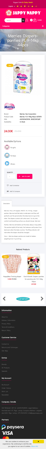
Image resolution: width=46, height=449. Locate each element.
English (11, 6)
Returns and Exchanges (10, 347)
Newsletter (5, 395)
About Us (5, 317)
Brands (4, 364)
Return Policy (6, 330)
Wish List (5, 391)
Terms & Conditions (8, 327)
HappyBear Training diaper (12, 276)
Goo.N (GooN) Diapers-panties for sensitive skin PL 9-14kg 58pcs (34, 279)
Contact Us (5, 344)
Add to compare (14, 191)
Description (6, 203)
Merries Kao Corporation (28, 114)
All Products (6, 368)
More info (34, 446)
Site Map (5, 351)
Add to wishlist (14, 185)
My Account (5, 385)
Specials (4, 371)
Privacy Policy (6, 324)
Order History (6, 388)
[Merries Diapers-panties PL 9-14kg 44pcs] (23, 77)
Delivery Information (8, 320)
